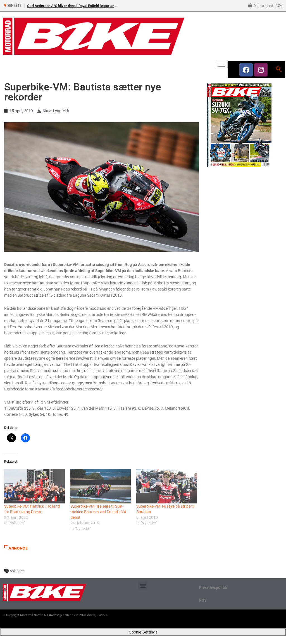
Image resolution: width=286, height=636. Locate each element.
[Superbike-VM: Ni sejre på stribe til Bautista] (166, 486)
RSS (203, 600)
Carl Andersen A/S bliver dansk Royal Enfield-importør (70, 6)
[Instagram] (261, 69)
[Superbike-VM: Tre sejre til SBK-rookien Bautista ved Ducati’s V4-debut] (100, 486)
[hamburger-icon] (221, 65)
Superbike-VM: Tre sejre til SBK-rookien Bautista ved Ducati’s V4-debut (98, 512)
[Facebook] (246, 69)
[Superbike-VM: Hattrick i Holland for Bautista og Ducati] (34, 486)
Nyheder (16, 571)
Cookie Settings (143, 632)
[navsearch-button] (278, 69)
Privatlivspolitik (213, 587)
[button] (142, 585)
